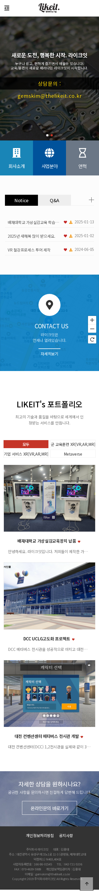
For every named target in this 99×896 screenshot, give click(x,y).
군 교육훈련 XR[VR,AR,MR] (73, 444)
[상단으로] (87, 883)
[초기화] (92, 339)
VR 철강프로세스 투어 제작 (29, 250)
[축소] (92, 329)
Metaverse (73, 454)
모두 (26, 444)
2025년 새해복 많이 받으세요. (31, 236)
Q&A (54, 200)
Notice (21, 200)
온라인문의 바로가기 (49, 808)
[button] (47, 135)
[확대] (92, 319)
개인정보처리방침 (40, 835)
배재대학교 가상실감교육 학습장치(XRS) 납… (35, 222)
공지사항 (66, 835)
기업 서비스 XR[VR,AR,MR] (26, 454)
